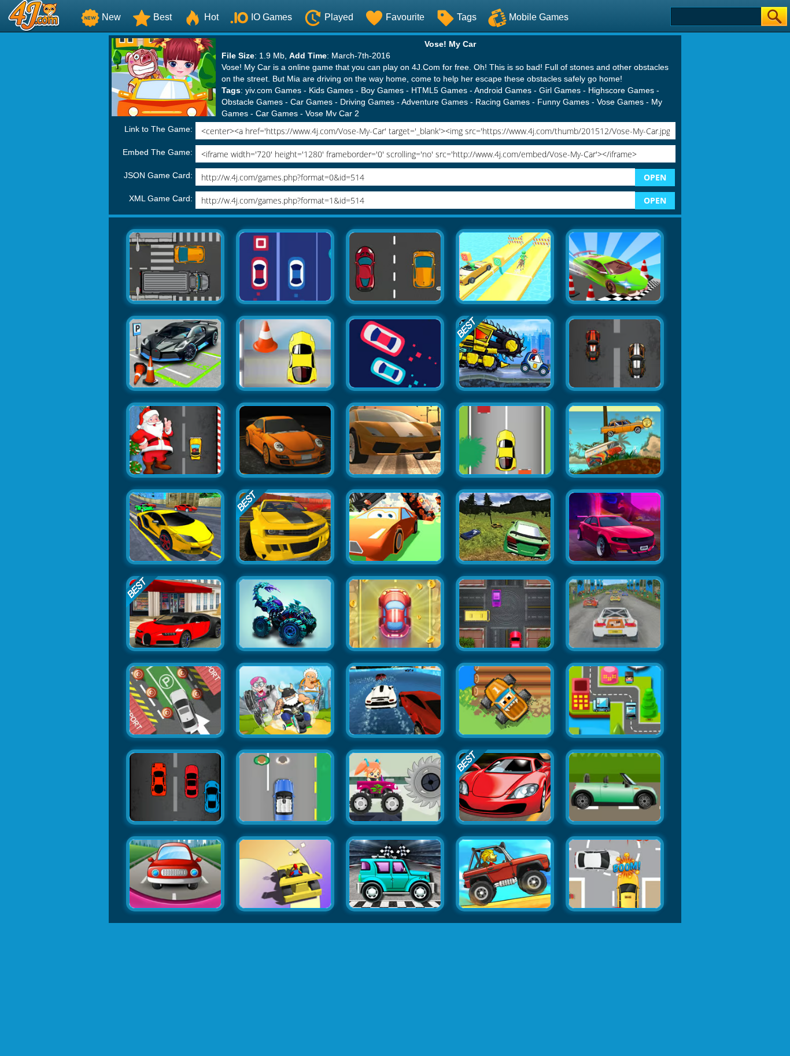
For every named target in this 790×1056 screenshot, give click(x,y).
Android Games (502, 90)
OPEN (655, 177)
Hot (211, 17)
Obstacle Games (252, 101)
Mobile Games (538, 17)
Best (162, 17)
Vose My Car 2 (332, 113)
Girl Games (560, 90)
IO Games (271, 17)
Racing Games (502, 101)
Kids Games (331, 90)
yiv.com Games (273, 90)
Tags (467, 17)
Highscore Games (621, 90)
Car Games (311, 101)
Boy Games (382, 90)
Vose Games (620, 101)
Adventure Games (434, 101)
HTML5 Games (439, 90)
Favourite (405, 17)
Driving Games (367, 101)
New (111, 17)
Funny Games (563, 101)
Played (338, 17)
